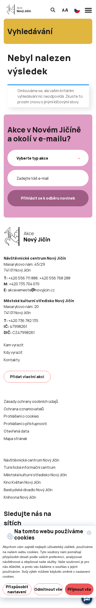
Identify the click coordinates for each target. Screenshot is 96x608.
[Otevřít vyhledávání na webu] (53, 9)
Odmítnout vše (48, 589)
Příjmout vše (79, 589)
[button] (88, 9)
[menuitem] (14, 345)
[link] (19, 9)
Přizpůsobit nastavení (17, 589)
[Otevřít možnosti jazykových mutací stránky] (77, 10)
